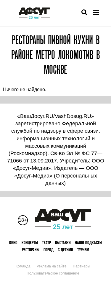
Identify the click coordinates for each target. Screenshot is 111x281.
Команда (23, 266)
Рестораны (30, 249)
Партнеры (81, 266)
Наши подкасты (88, 242)
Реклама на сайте (52, 266)
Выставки (63, 242)
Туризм (83, 249)
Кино (13, 242)
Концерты (30, 242)
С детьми (65, 249)
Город (49, 249)
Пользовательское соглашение (53, 273)
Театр (46, 242)
